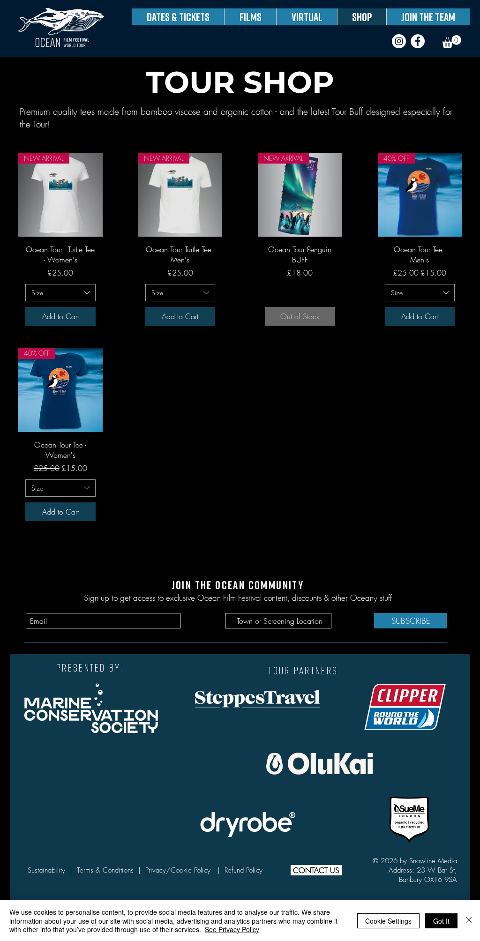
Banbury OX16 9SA (428, 879)
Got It (441, 921)
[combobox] (60, 293)
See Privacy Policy (232, 929)
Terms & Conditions (105, 870)
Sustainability (48, 870)
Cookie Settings (388, 921)
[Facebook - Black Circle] (418, 41)
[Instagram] (399, 41)
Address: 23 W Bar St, (423, 870)
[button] (451, 41)
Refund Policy (243, 870)
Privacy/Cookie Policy (180, 870)
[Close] (468, 921)
